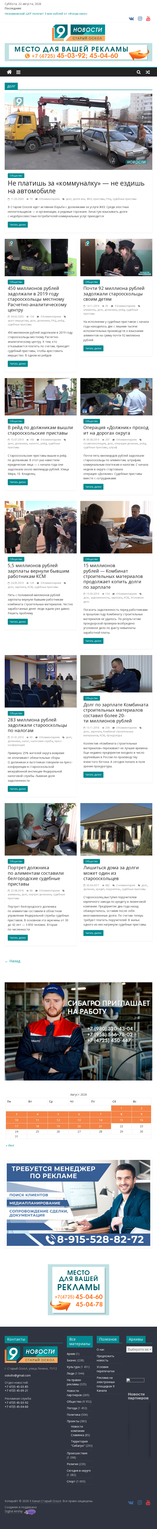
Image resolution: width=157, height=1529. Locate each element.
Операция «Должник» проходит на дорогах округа (115, 430)
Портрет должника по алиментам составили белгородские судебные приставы (36, 875)
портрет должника (40, 894)
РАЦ (108, 199)
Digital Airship (14, 1511)
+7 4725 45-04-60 (16, 1407)
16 (141, 1120)
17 (16, 1126)
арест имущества (18, 320)
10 (16, 1120)
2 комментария (125, 885)
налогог (34, 443)
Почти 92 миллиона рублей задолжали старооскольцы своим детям (114, 293)
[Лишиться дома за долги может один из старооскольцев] (116, 805)
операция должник (126, 443)
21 (100, 1126)
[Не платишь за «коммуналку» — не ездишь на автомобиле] (78, 95)
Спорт (71, 1481)
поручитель (113, 889)
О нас (100, 1349)
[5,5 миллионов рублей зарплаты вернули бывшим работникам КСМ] (41, 503)
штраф (113, 447)
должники (43, 320)
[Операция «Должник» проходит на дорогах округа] (116, 380)
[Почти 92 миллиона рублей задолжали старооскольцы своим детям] (116, 241)
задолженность (100, 597)
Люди (70, 1373)
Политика (73, 1415)
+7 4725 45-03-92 (16, 1402)
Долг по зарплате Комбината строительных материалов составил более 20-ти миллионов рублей (115, 712)
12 (58, 1120)
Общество (16, 175)
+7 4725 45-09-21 (16, 1390)
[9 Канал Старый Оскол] (9, 72)
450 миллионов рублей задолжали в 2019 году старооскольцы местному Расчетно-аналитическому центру (37, 299)
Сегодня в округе (79, 1470)
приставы (99, 199)
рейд (61, 320)
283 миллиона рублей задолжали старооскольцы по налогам (37, 725)
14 (100, 1120)
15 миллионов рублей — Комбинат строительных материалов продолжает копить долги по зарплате (113, 576)
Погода (72, 1408)
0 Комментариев (49, 199)
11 (37, 1120)
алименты (89, 310)
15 (121, 1120)
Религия (72, 1464)
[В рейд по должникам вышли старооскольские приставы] (41, 380)
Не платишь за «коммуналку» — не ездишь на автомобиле (76, 187)
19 (58, 1126)
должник (88, 889)
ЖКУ (89, 199)
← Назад (12, 960)
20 (79, 1126)
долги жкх (79, 199)
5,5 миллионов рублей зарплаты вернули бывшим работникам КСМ (38, 570)
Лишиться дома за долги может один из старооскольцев (111, 872)
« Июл (10, 1145)
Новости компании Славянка (77, 1430)
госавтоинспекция (94, 443)
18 (37, 1126)
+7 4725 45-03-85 (16, 1387)
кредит (100, 889)
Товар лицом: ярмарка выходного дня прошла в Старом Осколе (49, 13)
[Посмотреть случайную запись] (147, 72)
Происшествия (77, 1453)
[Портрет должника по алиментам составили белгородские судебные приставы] (41, 805)
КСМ (30, 587)
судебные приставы (125, 199)
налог (25, 741)
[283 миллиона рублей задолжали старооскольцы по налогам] (41, 657)
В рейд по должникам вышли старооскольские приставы (40, 430)
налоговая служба (42, 741)
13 (79, 1120)
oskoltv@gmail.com (18, 1375)
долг (68, 199)
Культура (73, 1367)
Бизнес (71, 1360)
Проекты (73, 1421)
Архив (71, 1354)
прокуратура (114, 735)
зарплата (20, 587)
